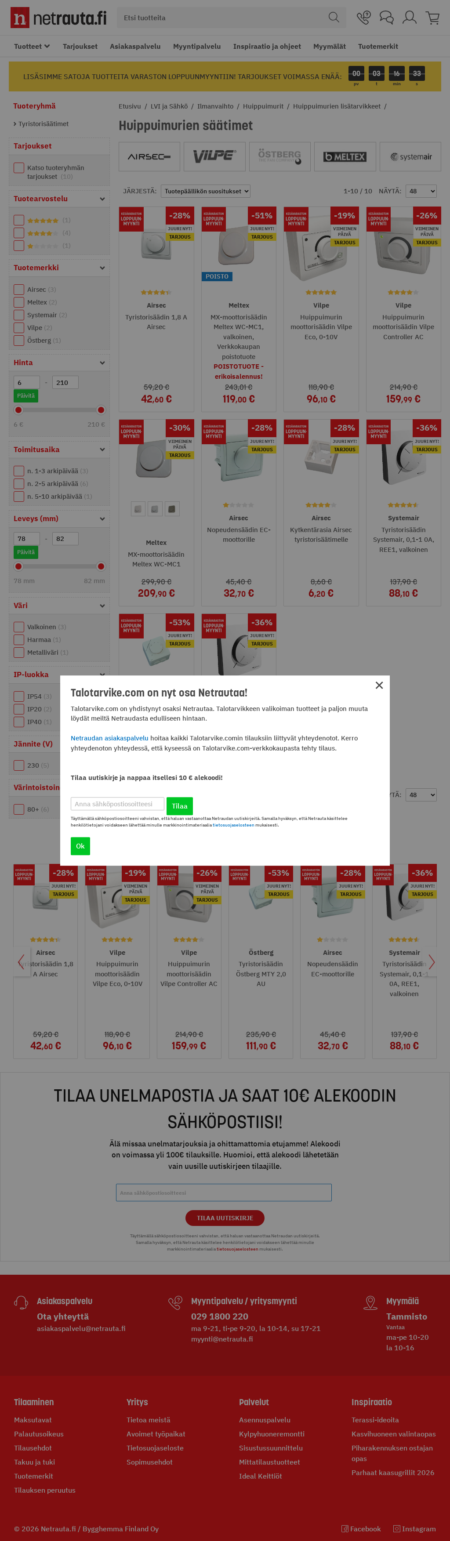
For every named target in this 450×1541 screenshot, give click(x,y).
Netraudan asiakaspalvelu (110, 738)
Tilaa (180, 805)
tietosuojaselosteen (233, 825)
